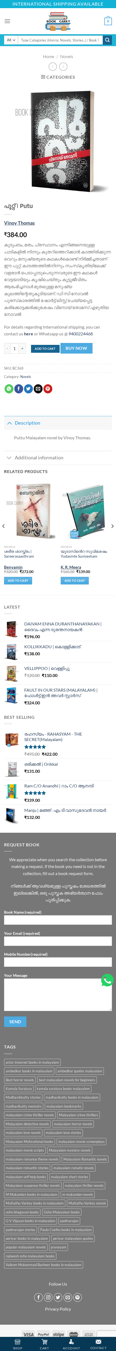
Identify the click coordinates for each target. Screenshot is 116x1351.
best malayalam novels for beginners (67, 1080)
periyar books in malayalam (27, 1238)
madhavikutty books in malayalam (72, 1097)
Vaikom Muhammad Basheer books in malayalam (43, 1265)
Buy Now (76, 348)
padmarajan (69, 1221)
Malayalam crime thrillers (78, 1115)
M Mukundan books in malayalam (31, 1194)
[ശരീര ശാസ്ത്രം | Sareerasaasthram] (29, 511)
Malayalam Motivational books (29, 1141)
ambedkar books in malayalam (29, 1071)
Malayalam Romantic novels (85, 1159)
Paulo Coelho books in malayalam (66, 1230)
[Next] (112, 537)
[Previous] (3, 537)
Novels (66, 56)
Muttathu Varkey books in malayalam (35, 1203)
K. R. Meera (71, 567)
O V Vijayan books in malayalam (30, 1221)
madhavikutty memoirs (24, 1106)
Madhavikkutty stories (23, 1097)
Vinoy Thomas (19, 223)
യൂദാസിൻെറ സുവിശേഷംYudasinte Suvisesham (84, 553)
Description (27, 423)
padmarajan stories (20, 1230)
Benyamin (13, 567)
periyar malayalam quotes (73, 1238)
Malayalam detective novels (27, 1124)
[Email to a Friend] (38, 388)
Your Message (15, 975)
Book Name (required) (22, 912)
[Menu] (7, 21)
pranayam (58, 1247)
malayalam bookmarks (63, 1106)
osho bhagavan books (22, 1212)
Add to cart (45, 348)
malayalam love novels (23, 1132)
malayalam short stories (69, 1177)
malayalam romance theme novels (32, 1159)
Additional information (39, 457)
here (28, 333)
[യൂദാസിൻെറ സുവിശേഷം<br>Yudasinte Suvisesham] (86, 511)
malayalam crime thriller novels (30, 1115)
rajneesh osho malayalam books (30, 1256)
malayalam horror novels (73, 1124)
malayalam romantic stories (27, 1168)
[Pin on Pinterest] (47, 388)
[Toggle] (9, 423)
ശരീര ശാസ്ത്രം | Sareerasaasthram (19, 553)
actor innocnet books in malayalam (32, 1062)
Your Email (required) (22, 933)
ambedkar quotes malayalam (79, 1071)
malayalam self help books (26, 1177)
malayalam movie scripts (25, 1150)
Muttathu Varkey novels (87, 1203)
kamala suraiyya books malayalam (63, 1088)
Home (48, 56)
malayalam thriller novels (84, 1185)
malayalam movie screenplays (81, 1141)
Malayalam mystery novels (70, 1150)
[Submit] (107, 40)
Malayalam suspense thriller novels (33, 1185)
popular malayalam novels (26, 1247)
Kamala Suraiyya (19, 1088)
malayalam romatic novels (73, 1168)
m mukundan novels (77, 1194)
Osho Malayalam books (62, 1212)
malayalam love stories (63, 1132)
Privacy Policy (58, 1308)
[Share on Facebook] (18, 388)
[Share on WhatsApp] (9, 388)
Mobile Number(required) (25, 954)
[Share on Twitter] (28, 388)
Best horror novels (20, 1080)
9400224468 (81, 333)
